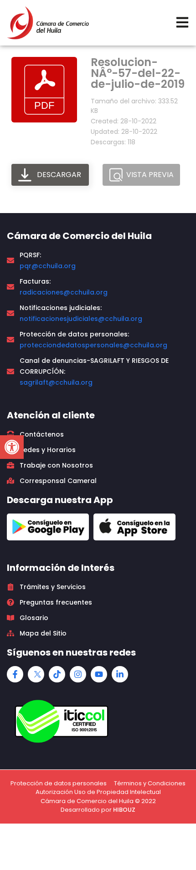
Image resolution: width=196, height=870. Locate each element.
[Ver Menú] (182, 22)
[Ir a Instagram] (78, 674)
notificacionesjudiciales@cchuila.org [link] (81, 318)
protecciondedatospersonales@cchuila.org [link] (93, 345)
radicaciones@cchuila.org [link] (64, 292)
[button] (12, 447)
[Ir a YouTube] (99, 674)
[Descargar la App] (48, 527)
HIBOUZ (124, 809)
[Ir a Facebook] (15, 674)
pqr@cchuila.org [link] (48, 265)
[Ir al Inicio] (48, 23)
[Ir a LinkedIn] (120, 674)
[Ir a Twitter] (36, 674)
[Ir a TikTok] (57, 674)
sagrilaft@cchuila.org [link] (56, 382)
